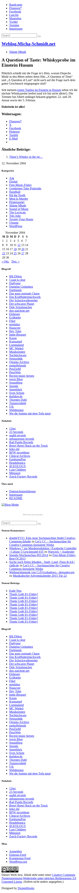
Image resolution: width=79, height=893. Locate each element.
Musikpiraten (17, 351)
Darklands (15, 290)
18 (15, 249)
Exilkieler (15, 317)
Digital (13, 181)
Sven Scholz (16, 393)
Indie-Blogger (17, 334)
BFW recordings (19, 452)
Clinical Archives (19, 456)
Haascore (15, 327)
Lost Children (17, 469)
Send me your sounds (32, 515)
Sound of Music (19, 209)
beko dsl (14, 449)
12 (19, 245)
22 (3, 253)
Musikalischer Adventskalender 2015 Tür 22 (40, 575)
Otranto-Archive (19, 362)
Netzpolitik (16, 358)
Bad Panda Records (21, 442)
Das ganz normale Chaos (24, 293)
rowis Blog (16, 379)
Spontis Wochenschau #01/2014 (28, 555)
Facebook (15, 11)
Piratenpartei (16, 202)
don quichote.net (19, 310)
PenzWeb (15, 372)
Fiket (12, 321)
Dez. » (16, 261)
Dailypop (15, 283)
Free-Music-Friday (20, 185)
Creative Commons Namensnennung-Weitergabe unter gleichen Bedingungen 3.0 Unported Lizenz (39, 878)
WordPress (15, 226)
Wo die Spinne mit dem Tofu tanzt (30, 413)
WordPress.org (18, 861)
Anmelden (15, 851)
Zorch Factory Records (23, 476)
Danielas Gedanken (21, 286)
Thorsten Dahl (18, 399)
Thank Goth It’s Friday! (23, 594)
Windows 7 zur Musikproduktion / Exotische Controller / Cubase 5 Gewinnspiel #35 (43, 550)
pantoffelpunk (17, 365)
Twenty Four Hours (21, 219)
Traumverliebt (17, 403)
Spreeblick (15, 389)
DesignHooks (26, 888)
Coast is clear (17, 279)
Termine (14, 25)
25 (15, 253)
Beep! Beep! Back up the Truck (28, 445)
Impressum (15, 28)
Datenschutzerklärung (22, 491)
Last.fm (13, 15)
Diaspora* (15, 8)
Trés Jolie (15, 215)
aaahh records (17, 435)
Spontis (13, 386)
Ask (11, 178)
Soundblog (15, 382)
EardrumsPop (17, 459)
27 (22, 253)
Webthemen (16, 410)
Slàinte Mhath (17, 52)
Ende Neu (15, 590)
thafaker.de (15, 396)
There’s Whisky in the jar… (26, 156)
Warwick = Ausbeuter (61, 551)
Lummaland (16, 345)
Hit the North (17, 195)
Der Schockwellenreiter (23, 300)
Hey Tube (15, 331)
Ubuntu (13, 222)
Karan (13, 338)
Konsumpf (15, 341)
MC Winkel (16, 348)
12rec (12, 428)
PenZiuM (15, 369)
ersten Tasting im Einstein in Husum (39, 90)
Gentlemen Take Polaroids (25, 188)
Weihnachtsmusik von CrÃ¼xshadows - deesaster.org (41, 572)
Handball (14, 191)
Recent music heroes (21, 375)
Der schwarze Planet (21, 303)
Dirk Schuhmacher (20, 307)
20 (22, 249)
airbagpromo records (21, 438)
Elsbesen (14, 314)
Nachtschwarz (17, 355)
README (15, 498)
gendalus (14, 324)
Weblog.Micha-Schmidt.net (28, 43)
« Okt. (5, 261)
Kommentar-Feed (19, 858)
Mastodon (15, 18)
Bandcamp (15, 4)
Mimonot (14, 473)
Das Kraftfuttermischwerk (25, 297)
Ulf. (11, 406)
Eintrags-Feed (17, 854)
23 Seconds (16, 432)
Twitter (13, 21)
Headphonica (17, 462)
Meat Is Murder (18, 198)
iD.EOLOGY (17, 466)
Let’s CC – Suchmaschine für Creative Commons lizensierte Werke (40, 543)
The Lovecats (17, 212)
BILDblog (15, 276)
